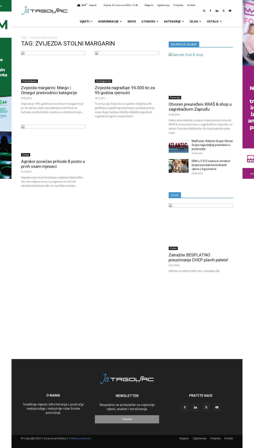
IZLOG (175, 195)
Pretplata (178, 5)
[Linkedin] (217, 11)
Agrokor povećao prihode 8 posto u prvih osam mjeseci (53, 164)
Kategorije (172, 21)
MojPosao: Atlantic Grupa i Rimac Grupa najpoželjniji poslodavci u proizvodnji (212, 145)
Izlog (194, 21)
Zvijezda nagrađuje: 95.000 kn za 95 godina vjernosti (125, 90)
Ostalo (212, 21)
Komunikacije (108, 21)
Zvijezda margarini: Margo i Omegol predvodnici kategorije (49, 90)
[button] (204, 10)
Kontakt (191, 5)
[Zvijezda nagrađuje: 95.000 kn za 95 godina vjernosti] (127, 67)
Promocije (175, 97)
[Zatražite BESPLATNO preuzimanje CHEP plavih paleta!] (201, 226)
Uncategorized (103, 81)
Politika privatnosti (79, 438)
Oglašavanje (163, 5)
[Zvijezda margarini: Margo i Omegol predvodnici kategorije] (53, 67)
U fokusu (148, 21)
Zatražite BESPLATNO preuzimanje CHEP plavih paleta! (198, 257)
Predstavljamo (29, 81)
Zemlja (25, 154)
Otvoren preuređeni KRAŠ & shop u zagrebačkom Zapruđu (200, 107)
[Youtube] (230, 11)
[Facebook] (210, 11)
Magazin (149, 5)
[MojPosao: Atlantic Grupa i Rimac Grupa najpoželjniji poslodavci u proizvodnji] (179, 146)
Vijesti (84, 21)
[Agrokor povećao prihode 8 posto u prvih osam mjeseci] (53, 140)
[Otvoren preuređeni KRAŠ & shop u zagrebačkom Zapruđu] (201, 76)
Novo (132, 21)
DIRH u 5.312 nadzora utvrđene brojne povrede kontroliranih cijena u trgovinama (211, 165)
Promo (173, 248)
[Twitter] (223, 11)
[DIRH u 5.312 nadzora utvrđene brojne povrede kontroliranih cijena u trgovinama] (179, 166)
